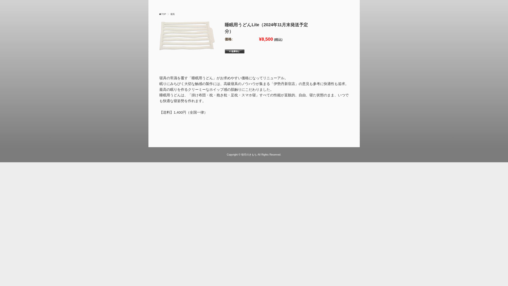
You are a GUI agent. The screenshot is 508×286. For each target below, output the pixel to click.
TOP (163, 14)
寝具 (172, 14)
